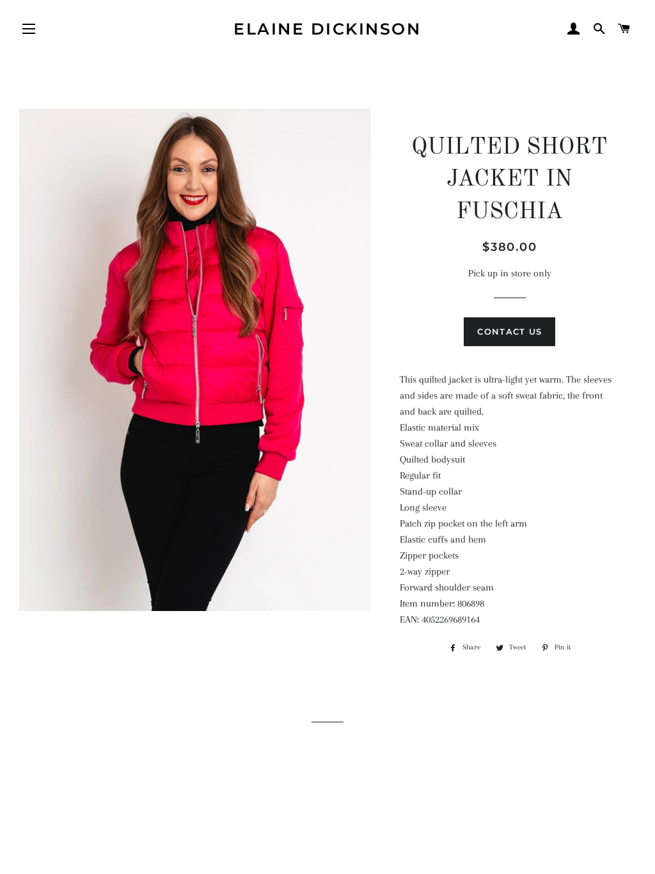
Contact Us (509, 331)
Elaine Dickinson (327, 28)
